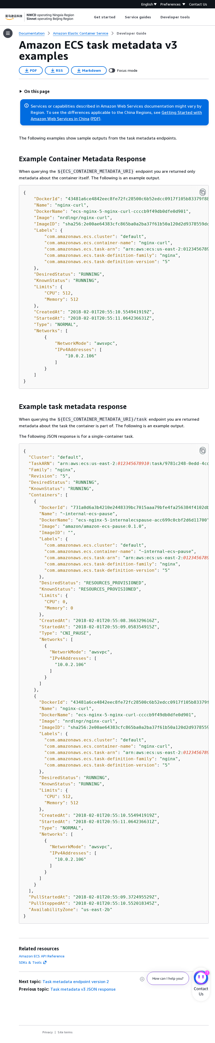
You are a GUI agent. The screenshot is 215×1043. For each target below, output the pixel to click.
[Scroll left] (90, 17)
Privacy (47, 1032)
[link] (131, 33)
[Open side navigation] (8, 33)
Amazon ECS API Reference (41, 956)
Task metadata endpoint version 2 (75, 981)
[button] (34, 91)
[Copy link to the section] (15, 159)
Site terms (65, 1032)
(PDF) (95, 118)
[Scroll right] (194, 17)
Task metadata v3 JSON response (83, 989)
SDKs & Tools (30, 962)
